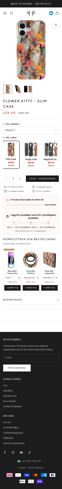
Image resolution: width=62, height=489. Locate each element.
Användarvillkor (11, 427)
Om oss (7, 422)
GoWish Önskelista (12, 406)
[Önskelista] (51, 13)
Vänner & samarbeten (14, 443)
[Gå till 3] (28, 89)
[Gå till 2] (17, 89)
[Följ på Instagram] (13, 452)
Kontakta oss (9, 396)
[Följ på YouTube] (21, 452)
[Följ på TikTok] (29, 452)
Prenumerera (17, 368)
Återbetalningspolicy (13, 433)
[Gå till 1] (7, 89)
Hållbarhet (8, 438)
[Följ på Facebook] (4, 452)
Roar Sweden (9, 401)
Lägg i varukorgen (42, 178)
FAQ (5, 385)
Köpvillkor (8, 390)
